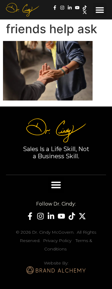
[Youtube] (77, 7)
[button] (99, 9)
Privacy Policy (57, 240)
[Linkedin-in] (69, 7)
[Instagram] (62, 7)
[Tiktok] (84, 7)
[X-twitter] (84, 12)
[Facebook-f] (55, 7)
